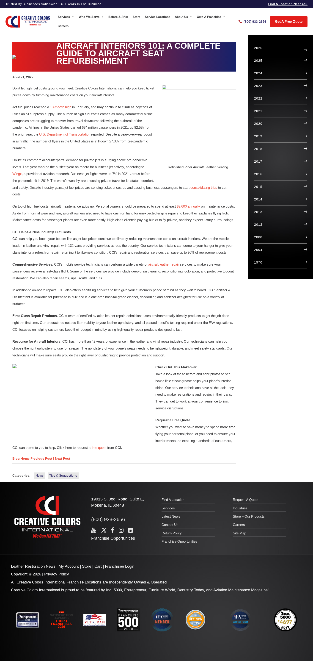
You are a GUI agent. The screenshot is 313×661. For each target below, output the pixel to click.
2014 (258, 199)
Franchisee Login (119, 566)
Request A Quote (245, 500)
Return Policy (172, 533)
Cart (98, 566)
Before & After (118, 17)
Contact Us (170, 525)
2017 (258, 161)
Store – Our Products (249, 516)
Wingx (17, 174)
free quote (98, 448)
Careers (63, 26)
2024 (258, 73)
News (40, 475)
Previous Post (41, 458)
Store (136, 17)
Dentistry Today (190, 590)
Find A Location (173, 500)
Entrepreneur (135, 590)
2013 (258, 212)
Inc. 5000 (114, 590)
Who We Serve (89, 17)
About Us (181, 17)
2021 (258, 111)
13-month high (60, 107)
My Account (69, 566)
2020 (258, 123)
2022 (258, 98)
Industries (240, 508)
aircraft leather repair (163, 264)
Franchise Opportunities (113, 538)
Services (64, 17)
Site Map (239, 533)
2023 (258, 86)
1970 (258, 262)
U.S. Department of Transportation (64, 134)
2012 (258, 224)
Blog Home (21, 458)
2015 (258, 187)
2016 (258, 174)
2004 (258, 250)
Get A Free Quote (288, 21)
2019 (258, 136)
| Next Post (61, 458)
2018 (258, 149)
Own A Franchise (209, 17)
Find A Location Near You (288, 4)
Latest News (171, 516)
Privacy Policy (56, 574)
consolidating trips (203, 187)
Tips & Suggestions (63, 475)
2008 (258, 237)
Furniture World (161, 590)
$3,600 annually (188, 206)
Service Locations (157, 17)
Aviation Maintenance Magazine (240, 590)
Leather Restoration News (33, 566)
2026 (258, 48)
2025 (258, 60)
